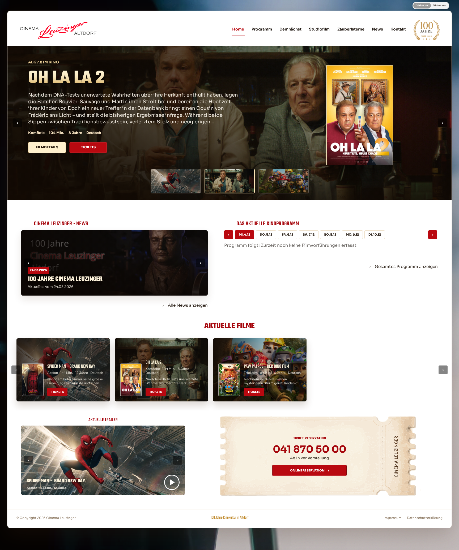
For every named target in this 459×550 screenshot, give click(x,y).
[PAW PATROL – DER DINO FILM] (283, 181)
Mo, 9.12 (352, 234)
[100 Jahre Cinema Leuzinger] (426, 30)
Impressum (393, 518)
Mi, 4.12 (244, 234)
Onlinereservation (309, 470)
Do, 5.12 (266, 234)
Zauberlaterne (350, 29)
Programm (262, 29)
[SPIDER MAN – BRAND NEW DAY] (176, 181)
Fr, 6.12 (287, 234)
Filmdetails (47, 135)
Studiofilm (319, 29)
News (377, 29)
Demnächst (290, 29)
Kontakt (398, 29)
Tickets (88, 135)
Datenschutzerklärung (425, 518)
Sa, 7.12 (308, 234)
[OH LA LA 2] (230, 181)
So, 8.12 (330, 234)
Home (238, 29)
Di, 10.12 (374, 234)
